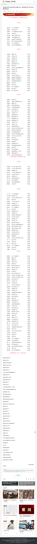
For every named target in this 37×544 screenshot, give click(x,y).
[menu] (34, 1)
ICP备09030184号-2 (24, 542)
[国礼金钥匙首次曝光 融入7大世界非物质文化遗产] (26, 524)
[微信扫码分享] (27, 479)
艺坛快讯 (17, 11)
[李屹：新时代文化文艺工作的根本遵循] (10, 509)
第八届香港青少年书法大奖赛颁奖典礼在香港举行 (10, 501)
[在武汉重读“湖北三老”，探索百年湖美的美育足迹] (26, 494)
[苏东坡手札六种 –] (10, 524)
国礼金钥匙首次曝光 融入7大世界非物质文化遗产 (26, 531)
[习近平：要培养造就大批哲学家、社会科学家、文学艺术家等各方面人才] (26, 509)
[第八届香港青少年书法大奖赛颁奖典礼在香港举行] (10, 494)
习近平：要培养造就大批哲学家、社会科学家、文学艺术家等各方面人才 (26, 516)
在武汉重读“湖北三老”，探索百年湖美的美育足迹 (26, 501)
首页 (2, 4)
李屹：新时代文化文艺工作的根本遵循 (10, 515)
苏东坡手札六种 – (7, 530)
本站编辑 (4, 11)
